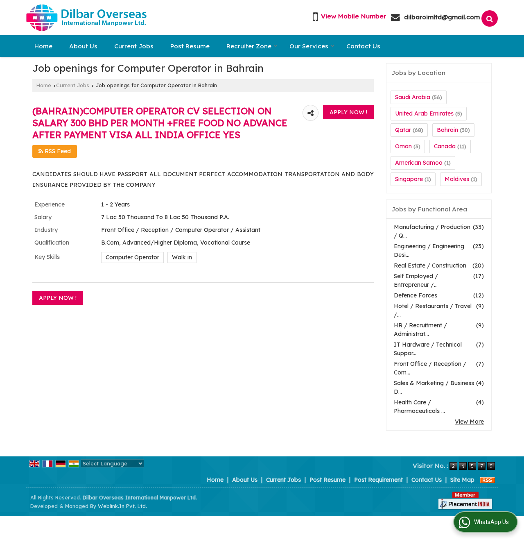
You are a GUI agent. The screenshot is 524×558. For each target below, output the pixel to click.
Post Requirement (378, 479)
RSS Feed (57, 151)
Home (43, 46)
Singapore (409, 179)
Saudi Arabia (412, 97)
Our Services (308, 46)
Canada (445, 146)
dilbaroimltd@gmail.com (442, 17)
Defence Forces (415, 295)
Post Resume (190, 46)
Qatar (403, 130)
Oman (403, 146)
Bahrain (447, 130)
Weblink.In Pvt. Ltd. (122, 506)
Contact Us (363, 46)
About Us (83, 46)
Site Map (462, 479)
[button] (353, 16)
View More (469, 421)
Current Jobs (134, 46)
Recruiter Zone (248, 46)
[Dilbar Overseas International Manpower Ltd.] (86, 17)
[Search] (489, 18)
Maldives (457, 179)
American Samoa (419, 162)
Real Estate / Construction (430, 265)
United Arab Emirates (424, 113)
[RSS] (487, 479)
